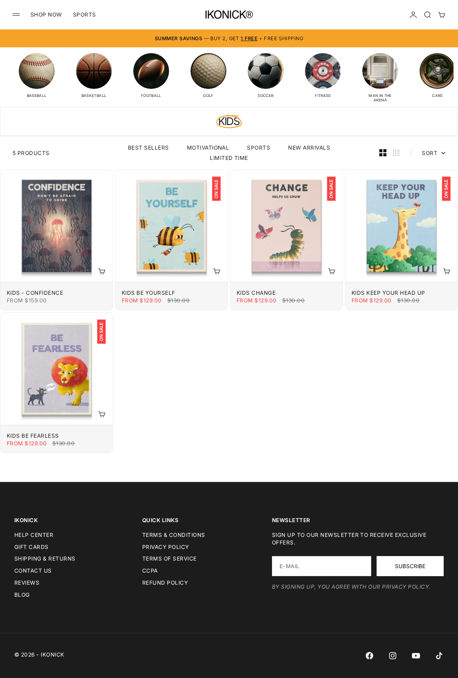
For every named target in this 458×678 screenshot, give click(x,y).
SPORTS (84, 14)
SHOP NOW (46, 14)
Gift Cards (31, 547)
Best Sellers (148, 147)
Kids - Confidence (35, 292)
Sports (258, 147)
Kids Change (256, 292)
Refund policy (165, 582)
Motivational (208, 147)
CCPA (150, 570)
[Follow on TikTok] (439, 655)
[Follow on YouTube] (415, 655)
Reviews (26, 582)
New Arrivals (309, 147)
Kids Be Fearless (33, 435)
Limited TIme (229, 158)
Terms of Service (169, 558)
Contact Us (33, 570)
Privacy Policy (165, 547)
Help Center (33, 535)
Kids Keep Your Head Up (388, 292)
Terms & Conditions (173, 535)
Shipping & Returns (45, 558)
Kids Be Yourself (148, 292)
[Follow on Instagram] (392, 655)
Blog (22, 594)
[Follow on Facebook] (369, 655)
